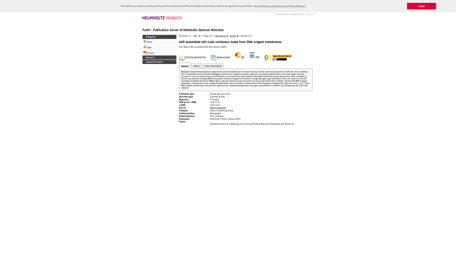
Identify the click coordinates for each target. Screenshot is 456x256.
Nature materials (218, 108)
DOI (242, 57)
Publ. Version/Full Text (195, 57)
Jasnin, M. (234, 36)
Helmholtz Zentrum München (289, 14)
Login (149, 47)
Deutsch (150, 53)
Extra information (213, 66)
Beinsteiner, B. (222, 36)
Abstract (185, 66)
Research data (223, 57)
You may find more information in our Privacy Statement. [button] (280, 6)
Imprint (310, 14)
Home (149, 42)
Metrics (196, 66)
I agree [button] (422, 6)
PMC (257, 57)
